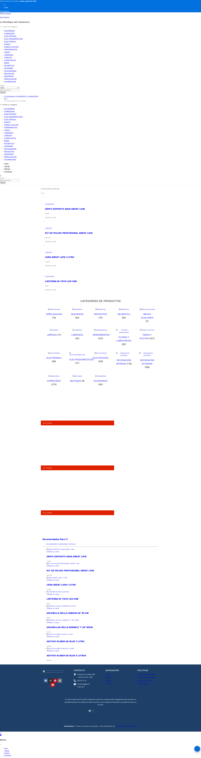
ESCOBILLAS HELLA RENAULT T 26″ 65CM (70, 627)
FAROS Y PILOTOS (11, 47)
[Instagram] (50, 681)
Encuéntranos (5, 11)
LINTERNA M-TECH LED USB (61, 281)
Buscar (3, 92)
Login (6, 7)
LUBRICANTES (10, 60)
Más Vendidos (59, 544)
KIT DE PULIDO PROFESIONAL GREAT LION (68, 233)
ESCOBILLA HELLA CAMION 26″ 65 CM (68, 613)
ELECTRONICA (10, 41)
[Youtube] (53, 685)
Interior (7, 52)
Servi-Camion (4, 17)
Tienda (7, 166)
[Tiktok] (60, 681)
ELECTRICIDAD (10, 36)
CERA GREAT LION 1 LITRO (59, 257)
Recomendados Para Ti (55, 539)
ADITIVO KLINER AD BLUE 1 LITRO (65, 641)
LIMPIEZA (8, 57)
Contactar (8, 172)
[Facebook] (46, 681)
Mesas (6, 63)
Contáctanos (10, 96)
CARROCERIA (9, 33)
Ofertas (7, 169)
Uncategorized (10, 81)
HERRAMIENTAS (10, 49)
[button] (53, 552)
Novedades (8, 68)
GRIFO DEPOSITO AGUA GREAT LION (65, 209)
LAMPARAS (8, 55)
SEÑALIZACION (10, 79)
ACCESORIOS (9, 31)
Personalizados (10, 71)
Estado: (47, 217)
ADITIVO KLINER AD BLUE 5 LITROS (66, 655)
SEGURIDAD (9, 76)
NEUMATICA (9, 65)
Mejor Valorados (70, 544)
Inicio (6, 164)
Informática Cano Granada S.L (126, 726)
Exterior (7, 44)
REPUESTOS (9, 73)
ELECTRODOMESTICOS (13, 39)
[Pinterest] (55, 681)
